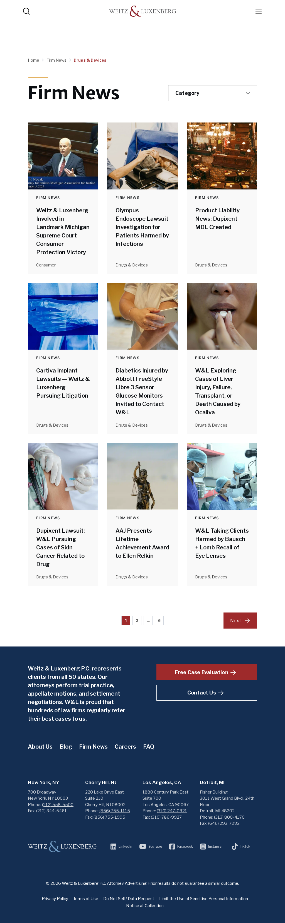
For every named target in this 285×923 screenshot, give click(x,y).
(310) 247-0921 (172, 810)
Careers (125, 746)
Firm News (56, 60)
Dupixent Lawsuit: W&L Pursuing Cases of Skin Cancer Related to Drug (60, 547)
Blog (66, 746)
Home (34, 60)
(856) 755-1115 (114, 810)
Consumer (46, 265)
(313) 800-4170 (229, 817)
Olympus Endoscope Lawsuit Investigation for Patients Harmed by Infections (142, 227)
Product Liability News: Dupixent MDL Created (217, 218)
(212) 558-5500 (57, 804)
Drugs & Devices (90, 60)
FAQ (148, 746)
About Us (40, 746)
